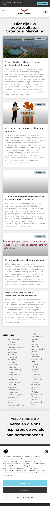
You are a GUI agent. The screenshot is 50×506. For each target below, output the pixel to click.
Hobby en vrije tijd (15, 395)
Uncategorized (37, 379)
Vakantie (34, 382)
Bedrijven (12, 359)
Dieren (10, 372)
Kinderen (35, 334)
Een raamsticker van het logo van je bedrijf (25, 260)
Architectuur (13, 342)
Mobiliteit (35, 347)
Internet (11, 402)
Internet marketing (16, 405)
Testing (34, 367)
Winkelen (35, 392)
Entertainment (14, 380)
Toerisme (34, 369)
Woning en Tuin (37, 394)
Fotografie (12, 387)
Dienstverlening (14, 370)
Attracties (12, 344)
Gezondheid (13, 390)
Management (36, 336)
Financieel (12, 385)
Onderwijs (35, 354)
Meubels (34, 344)
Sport (33, 362)
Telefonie (34, 364)
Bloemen (12, 362)
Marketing (35, 339)
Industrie (11, 400)
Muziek (34, 352)
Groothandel (13, 392)
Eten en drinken (14, 382)
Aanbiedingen (14, 339)
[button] (46, 451)
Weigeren (25, 490)
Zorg (33, 404)
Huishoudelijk (14, 397)
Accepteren (25, 483)
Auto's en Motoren (15, 347)
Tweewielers (36, 377)
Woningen (35, 397)
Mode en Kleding (38, 349)
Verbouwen (35, 384)
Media (33, 341)
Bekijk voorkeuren (25, 497)
